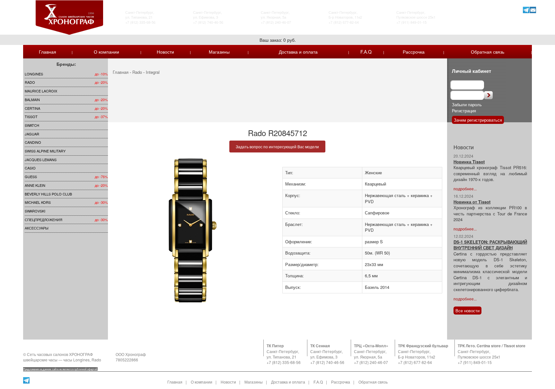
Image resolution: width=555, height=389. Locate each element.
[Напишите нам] (532, 9)
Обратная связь (487, 51)
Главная (47, 51)
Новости (165, 51)
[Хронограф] (69, 17)
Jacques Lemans (41, 159)
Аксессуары (36, 227)
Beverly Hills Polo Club (48, 193)
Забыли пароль (467, 104)
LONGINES (34, 73)
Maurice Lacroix (41, 90)
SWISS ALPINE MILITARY (45, 150)
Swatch (32, 125)
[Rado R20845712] (193, 230)
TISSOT (31, 116)
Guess (31, 176)
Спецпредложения (43, 219)
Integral (153, 72)
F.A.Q (366, 51)
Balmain (32, 99)
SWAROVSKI (35, 210)
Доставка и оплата (298, 51)
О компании (106, 51)
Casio (30, 167)
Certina (32, 108)
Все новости (467, 310)
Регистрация (464, 111)
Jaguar (32, 133)
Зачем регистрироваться (478, 120)
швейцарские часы (40, 359)
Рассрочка (414, 51)
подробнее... (465, 188)
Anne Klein (35, 185)
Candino (33, 142)
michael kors (38, 202)
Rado (30, 82)
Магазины (219, 51)
